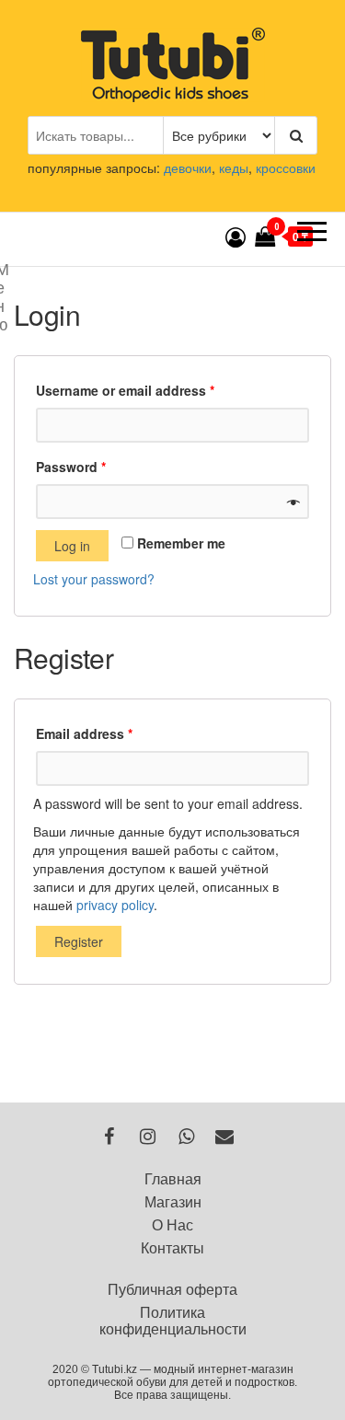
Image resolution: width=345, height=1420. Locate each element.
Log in (72, 546)
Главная (172, 1179)
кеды (233, 167)
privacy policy (115, 904)
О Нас (172, 1225)
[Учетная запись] (235, 236)
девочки (188, 167)
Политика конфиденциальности (173, 1321)
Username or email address (125, 390)
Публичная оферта (172, 1290)
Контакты (172, 1248)
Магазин (172, 1202)
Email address (84, 733)
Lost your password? (94, 579)
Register (78, 941)
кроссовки (286, 167)
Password (71, 466)
